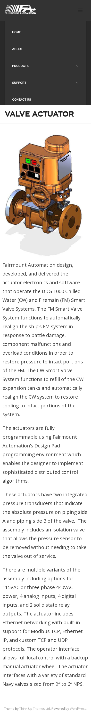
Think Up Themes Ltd (34, 708)
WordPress (78, 708)
